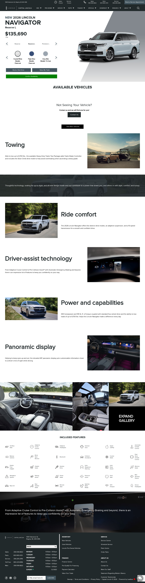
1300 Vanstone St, (10, 2)
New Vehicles (66, 541)
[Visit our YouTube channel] (10, 578)
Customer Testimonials (108, 577)
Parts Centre (105, 548)
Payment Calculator (68, 569)
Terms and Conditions (82, 579)
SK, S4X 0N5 (36, 539)
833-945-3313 (104, 3)
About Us (104, 562)
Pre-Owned (48, 8)
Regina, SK (18, 2)
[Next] (7, 44)
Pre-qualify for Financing (70, 566)
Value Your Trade (67, 573)
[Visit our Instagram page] (15, 578)
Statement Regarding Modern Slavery (113, 573)
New (37, 8)
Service (60, 8)
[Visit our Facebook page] (6, 578)
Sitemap (69, 579)
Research (115, 8)
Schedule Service (106, 544)
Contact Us (74, 115)
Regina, (29, 539)
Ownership (103, 8)
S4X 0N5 (24, 2)
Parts (70, 8)
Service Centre (106, 541)
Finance (80, 8)
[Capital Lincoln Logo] (19, 8)
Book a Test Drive (18, 70)
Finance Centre (67, 562)
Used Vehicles (66, 544)
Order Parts (105, 552)
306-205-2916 (116, 3)
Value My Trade (45, 70)
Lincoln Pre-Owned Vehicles (71, 548)
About (126, 8)
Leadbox (130, 579)
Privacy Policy (95, 579)
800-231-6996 (18, 562)
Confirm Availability (31, 76)
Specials (91, 8)
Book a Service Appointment (134, 2)
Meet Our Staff (106, 569)
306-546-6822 (92, 3)
